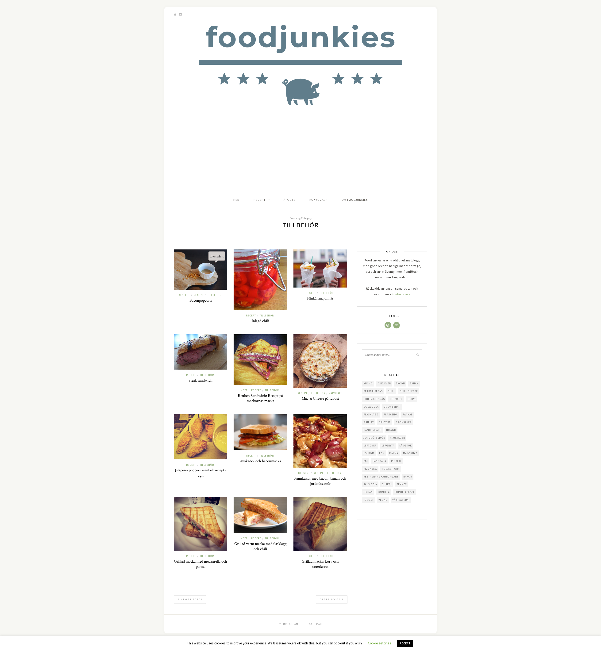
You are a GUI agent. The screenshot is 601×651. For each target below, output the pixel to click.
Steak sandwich (200, 380)
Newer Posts (191, 599)
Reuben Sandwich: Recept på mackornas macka (260, 398)
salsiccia (370, 484)
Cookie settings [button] (379, 643)
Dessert (184, 295)
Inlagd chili (260, 321)
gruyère (385, 422)
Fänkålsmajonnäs (320, 298)
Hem (236, 200)
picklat (396, 461)
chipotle (396, 399)
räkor (407, 476)
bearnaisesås (373, 391)
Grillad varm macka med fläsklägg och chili (260, 546)
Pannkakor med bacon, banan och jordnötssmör (320, 481)
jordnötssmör (374, 437)
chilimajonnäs (374, 399)
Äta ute (290, 200)
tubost (368, 499)
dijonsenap (392, 406)
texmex (402, 484)
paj (365, 461)
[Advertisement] (300, 157)
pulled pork (391, 468)
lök (381, 453)
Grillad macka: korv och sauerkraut (320, 564)
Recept (260, 200)
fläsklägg (371, 414)
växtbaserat (401, 499)
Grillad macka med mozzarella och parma (200, 564)
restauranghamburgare (380, 476)
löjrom (368, 453)
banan (414, 383)
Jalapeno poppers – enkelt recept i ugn (200, 473)
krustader (397, 437)
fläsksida (391, 414)
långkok (405, 445)
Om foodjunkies (355, 200)
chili (391, 391)
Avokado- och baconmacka (260, 461)
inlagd (391, 430)
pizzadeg (370, 468)
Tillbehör (214, 295)
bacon (400, 383)
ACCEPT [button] (405, 643)
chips (412, 399)
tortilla (384, 492)
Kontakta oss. (401, 294)
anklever (384, 383)
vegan (382, 499)
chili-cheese (409, 391)
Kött (244, 390)
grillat (368, 422)
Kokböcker (318, 200)
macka (393, 453)
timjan (368, 492)
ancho (368, 383)
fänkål (407, 414)
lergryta (387, 445)
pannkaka (379, 461)
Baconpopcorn (200, 300)
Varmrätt (335, 393)
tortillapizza (405, 492)
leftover (370, 445)
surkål (387, 484)
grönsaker (404, 422)
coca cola (371, 406)
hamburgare (372, 430)
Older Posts (331, 599)
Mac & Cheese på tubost (320, 398)
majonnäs (410, 453)
